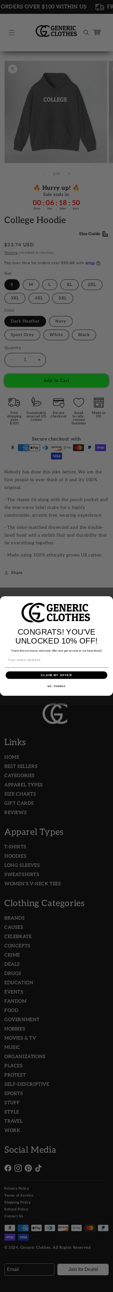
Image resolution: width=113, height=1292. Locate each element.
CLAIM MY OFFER (56, 675)
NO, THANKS (56, 686)
